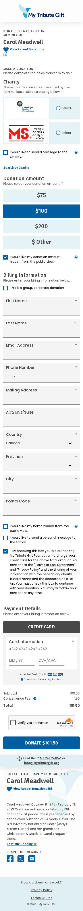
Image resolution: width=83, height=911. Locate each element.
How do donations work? (41, 882)
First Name (16, 301)
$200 (41, 226)
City (10, 479)
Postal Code (18, 501)
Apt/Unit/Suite (20, 412)
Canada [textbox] (13, 443)
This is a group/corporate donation (37, 288)
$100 (41, 211)
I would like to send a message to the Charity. (39, 154)
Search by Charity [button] (16, 168)
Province (14, 456)
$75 (41, 195)
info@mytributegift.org (41, 763)
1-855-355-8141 (50, 758)
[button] (76, 156)
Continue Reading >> (22, 844)
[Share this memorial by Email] (32, 859)
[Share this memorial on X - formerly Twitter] (21, 859)
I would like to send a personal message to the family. (42, 539)
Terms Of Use (41, 898)
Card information (26, 641)
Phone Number (20, 367)
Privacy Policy (41, 890)
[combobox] (11, 376)
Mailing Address (21, 390)
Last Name (16, 323)
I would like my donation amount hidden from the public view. (35, 259)
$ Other (41, 242)
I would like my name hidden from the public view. (39, 528)
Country (14, 434)
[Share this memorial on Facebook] (10, 859)
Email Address (20, 345)
